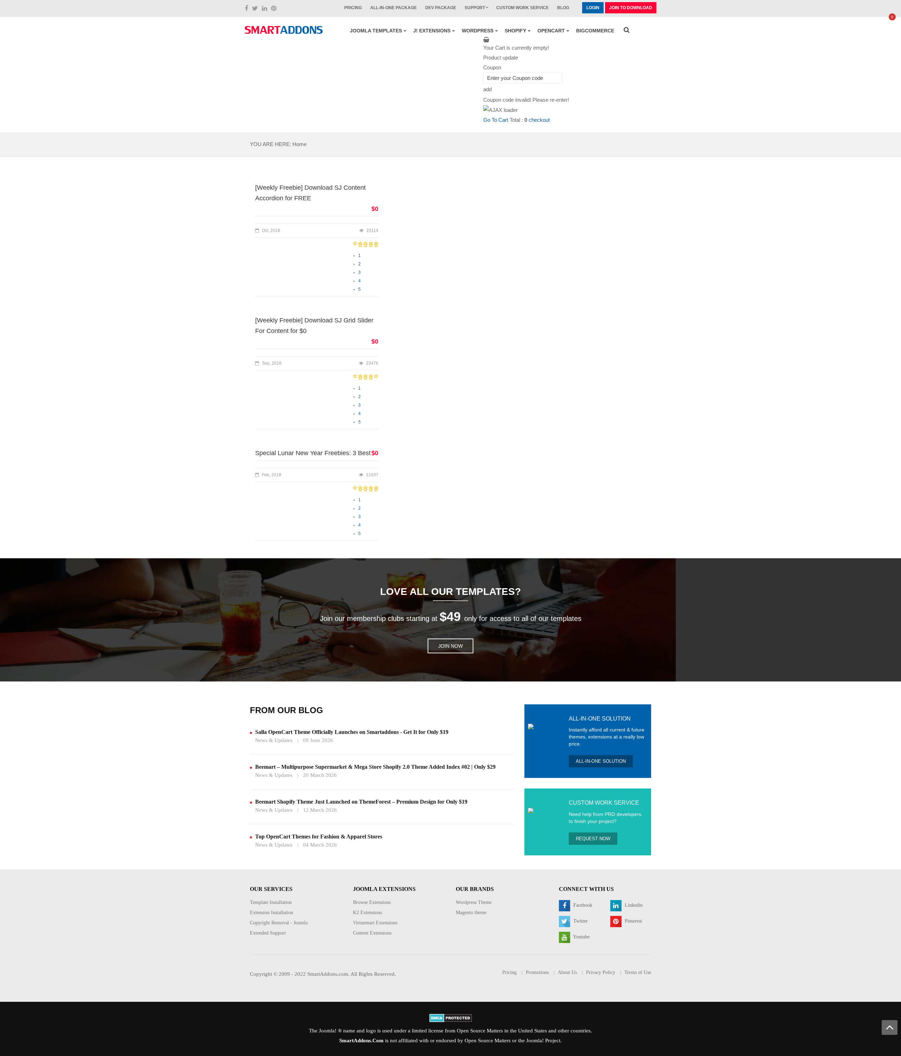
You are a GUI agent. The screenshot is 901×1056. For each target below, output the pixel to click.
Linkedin (633, 905)
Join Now (450, 646)
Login (592, 7)
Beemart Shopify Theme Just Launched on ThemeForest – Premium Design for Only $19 (361, 802)
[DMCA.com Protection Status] (450, 1017)
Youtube (581, 936)
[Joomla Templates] (284, 30)
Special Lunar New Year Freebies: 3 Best (313, 453)
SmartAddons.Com (361, 1040)
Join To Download (630, 7)
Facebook (582, 905)
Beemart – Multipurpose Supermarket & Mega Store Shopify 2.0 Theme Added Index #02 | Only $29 (375, 767)
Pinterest (632, 921)
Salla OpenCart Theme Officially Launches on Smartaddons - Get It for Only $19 (351, 732)
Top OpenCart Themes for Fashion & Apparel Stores (318, 837)
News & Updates (273, 740)
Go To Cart (495, 120)
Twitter (580, 921)
